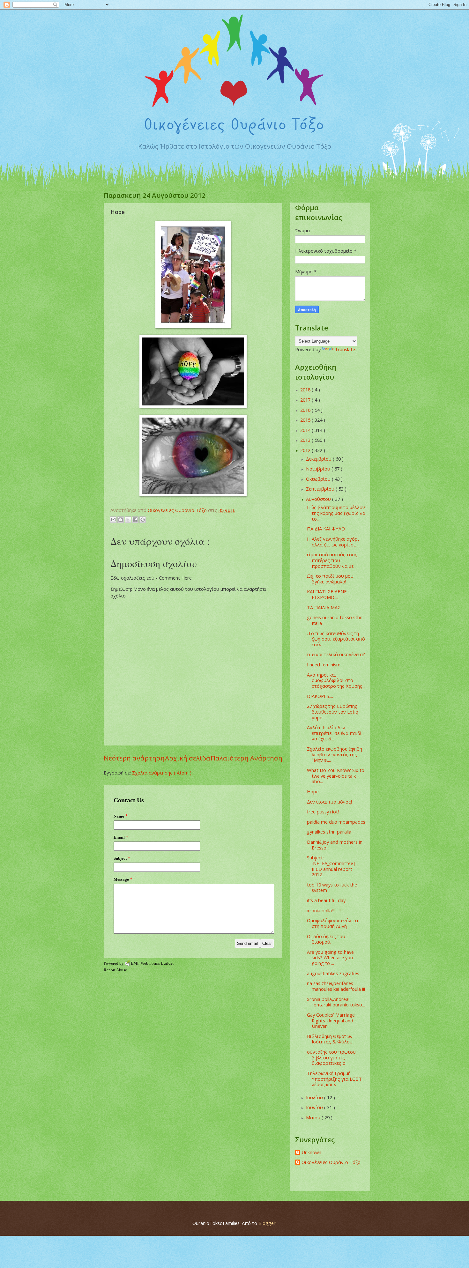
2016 (306, 410)
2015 (306, 420)
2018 (306, 389)
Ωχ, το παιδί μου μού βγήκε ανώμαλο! (330, 579)
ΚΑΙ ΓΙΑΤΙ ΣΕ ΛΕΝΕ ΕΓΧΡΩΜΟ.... (327, 594)
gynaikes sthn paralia (329, 831)
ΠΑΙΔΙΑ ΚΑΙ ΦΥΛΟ (326, 528)
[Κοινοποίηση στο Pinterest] (142, 519)
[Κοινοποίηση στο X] (128, 519)
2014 (306, 430)
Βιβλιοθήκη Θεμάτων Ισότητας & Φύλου (330, 1039)
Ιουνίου (315, 1107)
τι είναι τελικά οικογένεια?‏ (336, 654)
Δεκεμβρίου (319, 459)
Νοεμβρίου (318, 468)
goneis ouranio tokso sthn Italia (334, 620)
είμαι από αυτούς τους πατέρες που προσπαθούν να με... (332, 560)
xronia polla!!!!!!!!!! (324, 910)
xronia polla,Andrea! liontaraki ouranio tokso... (336, 1002)
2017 (306, 400)
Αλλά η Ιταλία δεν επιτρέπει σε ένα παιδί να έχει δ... (334, 733)
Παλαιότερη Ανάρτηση (246, 757)
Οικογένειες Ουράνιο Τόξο (331, 1162)
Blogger (267, 1223)
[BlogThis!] (120, 519)
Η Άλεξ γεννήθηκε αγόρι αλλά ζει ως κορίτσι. (333, 542)
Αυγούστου (319, 499)
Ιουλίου (315, 1097)
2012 (306, 450)
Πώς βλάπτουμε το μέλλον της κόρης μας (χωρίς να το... (336, 513)
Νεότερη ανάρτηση (134, 757)
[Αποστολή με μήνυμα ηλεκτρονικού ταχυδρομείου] (113, 519)
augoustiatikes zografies (333, 973)
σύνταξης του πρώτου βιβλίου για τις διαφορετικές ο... (331, 1057)
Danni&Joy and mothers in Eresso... (334, 845)
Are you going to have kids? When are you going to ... (330, 957)
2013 (306, 440)
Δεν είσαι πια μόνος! (329, 801)
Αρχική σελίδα (187, 757)
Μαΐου (314, 1117)
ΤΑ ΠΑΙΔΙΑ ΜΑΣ (323, 607)
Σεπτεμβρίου (321, 489)
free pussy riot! (323, 811)
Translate (345, 349)
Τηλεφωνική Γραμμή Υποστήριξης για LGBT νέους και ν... (334, 1078)
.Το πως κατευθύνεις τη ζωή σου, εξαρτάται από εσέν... (336, 639)
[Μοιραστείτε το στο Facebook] (135, 519)
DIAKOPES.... (320, 696)
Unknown (311, 1152)
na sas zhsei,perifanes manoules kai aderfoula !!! (336, 986)
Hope (313, 791)
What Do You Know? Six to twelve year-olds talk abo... (335, 775)
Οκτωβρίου (319, 479)
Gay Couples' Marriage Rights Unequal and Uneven (331, 1020)
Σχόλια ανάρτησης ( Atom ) (161, 772)
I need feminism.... (325, 664)
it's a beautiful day (326, 900)
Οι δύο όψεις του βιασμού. (326, 939)
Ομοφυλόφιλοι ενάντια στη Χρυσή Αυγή (332, 923)
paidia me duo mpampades (336, 822)
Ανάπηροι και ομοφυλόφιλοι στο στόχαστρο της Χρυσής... (336, 680)
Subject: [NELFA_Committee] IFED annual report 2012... (331, 866)
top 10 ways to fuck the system (332, 887)
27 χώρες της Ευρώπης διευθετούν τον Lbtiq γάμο (332, 711)
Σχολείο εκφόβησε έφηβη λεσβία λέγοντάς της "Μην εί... (334, 754)
